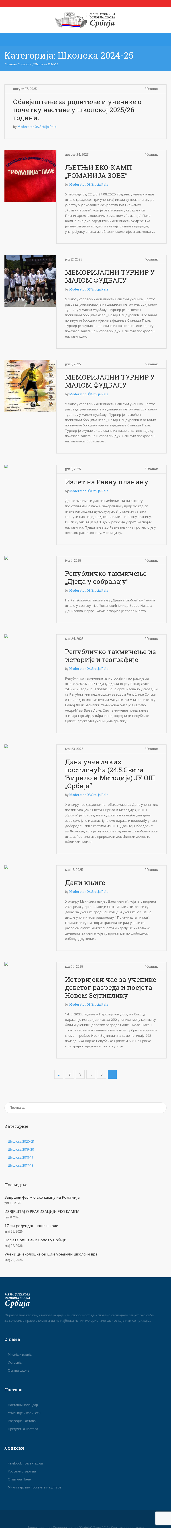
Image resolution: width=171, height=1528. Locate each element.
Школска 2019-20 (21, 1149)
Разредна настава (22, 1421)
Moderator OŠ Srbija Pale (37, 127)
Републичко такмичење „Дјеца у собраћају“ (106, 577)
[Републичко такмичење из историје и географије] (30, 660)
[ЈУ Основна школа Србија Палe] (86, 20)
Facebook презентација (25, 1463)
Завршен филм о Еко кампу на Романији (42, 1197)
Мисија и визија (19, 1354)
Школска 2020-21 (21, 1141)
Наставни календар (23, 1405)
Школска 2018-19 (20, 1157)
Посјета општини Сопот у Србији (35, 1239)
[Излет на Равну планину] (30, 490)
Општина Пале (19, 1479)
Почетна (10, 64)
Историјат (15, 1362)
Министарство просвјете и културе (34, 1487)
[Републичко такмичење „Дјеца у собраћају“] (30, 582)
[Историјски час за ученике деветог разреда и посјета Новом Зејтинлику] (30, 988)
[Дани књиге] (30, 891)
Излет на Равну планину (106, 482)
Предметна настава (23, 1429)
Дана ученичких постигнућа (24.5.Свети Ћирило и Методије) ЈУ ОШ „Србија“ (110, 773)
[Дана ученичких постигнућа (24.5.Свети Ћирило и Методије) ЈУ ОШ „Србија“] (30, 770)
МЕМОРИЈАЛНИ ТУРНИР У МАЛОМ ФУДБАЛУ (110, 276)
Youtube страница (22, 1471)
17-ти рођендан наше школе (31, 1225)
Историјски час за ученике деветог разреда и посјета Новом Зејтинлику (110, 987)
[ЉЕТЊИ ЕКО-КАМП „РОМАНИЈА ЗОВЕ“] (30, 176)
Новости (25, 64)
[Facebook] (85, 1519)
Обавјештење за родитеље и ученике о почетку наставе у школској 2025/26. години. (77, 109)
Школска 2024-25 (46, 64)
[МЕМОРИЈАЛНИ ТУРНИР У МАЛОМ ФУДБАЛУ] (30, 281)
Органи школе (18, 1370)
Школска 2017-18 (20, 1165)
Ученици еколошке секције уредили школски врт (51, 1254)
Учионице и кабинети (24, 1413)
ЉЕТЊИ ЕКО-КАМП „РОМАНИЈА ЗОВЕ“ (98, 171)
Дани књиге (85, 882)
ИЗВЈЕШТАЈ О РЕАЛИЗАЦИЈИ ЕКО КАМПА (41, 1211)
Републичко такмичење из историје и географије (110, 655)
